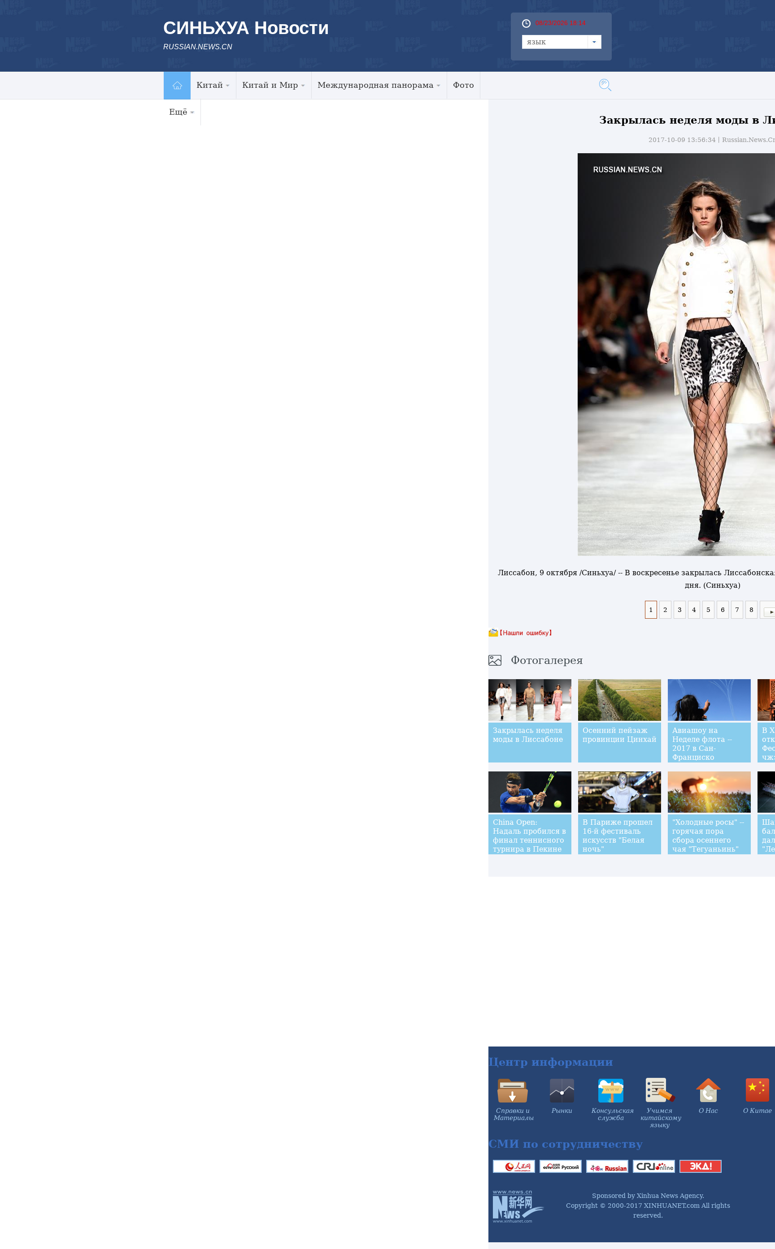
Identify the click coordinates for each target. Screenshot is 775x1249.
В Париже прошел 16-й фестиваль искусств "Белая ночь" (618, 835)
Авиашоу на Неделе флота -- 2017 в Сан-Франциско (702, 744)
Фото (463, 85)
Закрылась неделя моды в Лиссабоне (528, 735)
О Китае (757, 1110)
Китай (209, 85)
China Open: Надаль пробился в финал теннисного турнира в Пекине (529, 835)
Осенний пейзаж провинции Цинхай (620, 735)
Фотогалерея (547, 660)
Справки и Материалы (514, 1114)
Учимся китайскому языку (660, 1117)
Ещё (178, 111)
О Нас (708, 1110)
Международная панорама (376, 85)
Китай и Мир (270, 85)
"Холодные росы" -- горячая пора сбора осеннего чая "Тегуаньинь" (708, 835)
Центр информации (550, 1061)
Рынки (562, 1110)
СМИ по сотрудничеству (565, 1143)
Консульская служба (613, 1114)
